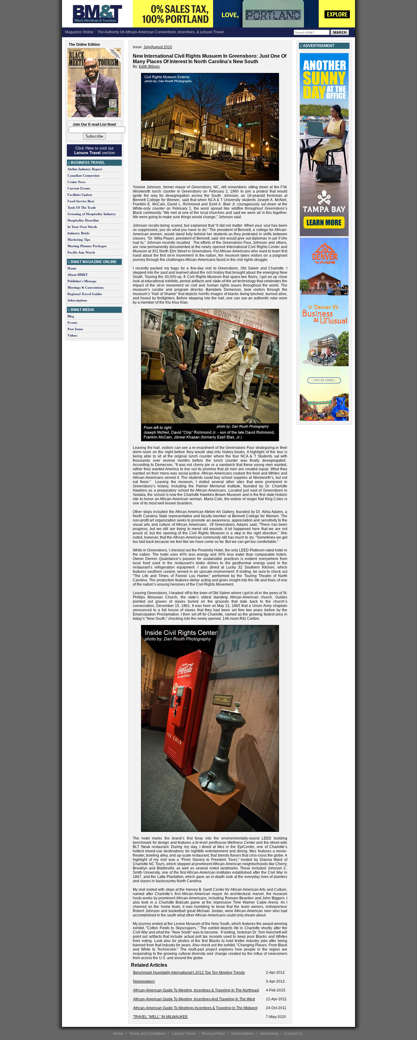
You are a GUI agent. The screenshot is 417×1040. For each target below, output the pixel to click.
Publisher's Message (81, 281)
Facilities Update (79, 195)
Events (72, 322)
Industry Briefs (78, 233)
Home (71, 268)
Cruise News (76, 182)
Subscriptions (77, 300)
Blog (70, 316)
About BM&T (77, 274)
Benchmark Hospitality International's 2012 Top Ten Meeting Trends (189, 972)
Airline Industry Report (84, 169)
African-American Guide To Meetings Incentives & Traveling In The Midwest (195, 1008)
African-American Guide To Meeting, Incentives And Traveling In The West (194, 999)
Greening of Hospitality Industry (91, 214)
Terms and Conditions (147, 1033)
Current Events (78, 188)
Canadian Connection (83, 175)
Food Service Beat (80, 201)
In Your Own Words (82, 227)
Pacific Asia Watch (81, 252)
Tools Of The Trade (81, 207)
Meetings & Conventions (85, 287)
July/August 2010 (157, 47)
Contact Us (294, 1033)
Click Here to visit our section (94, 150)
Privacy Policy (213, 1033)
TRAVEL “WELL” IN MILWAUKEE (160, 1017)
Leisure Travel (184, 1033)
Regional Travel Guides (84, 294)
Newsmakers (144, 981)
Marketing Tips (78, 239)
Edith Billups (149, 66)
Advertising (269, 1033)
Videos (72, 335)
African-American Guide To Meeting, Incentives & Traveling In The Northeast (196, 990)
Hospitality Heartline (83, 220)
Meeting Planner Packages (87, 246)
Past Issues (75, 329)
